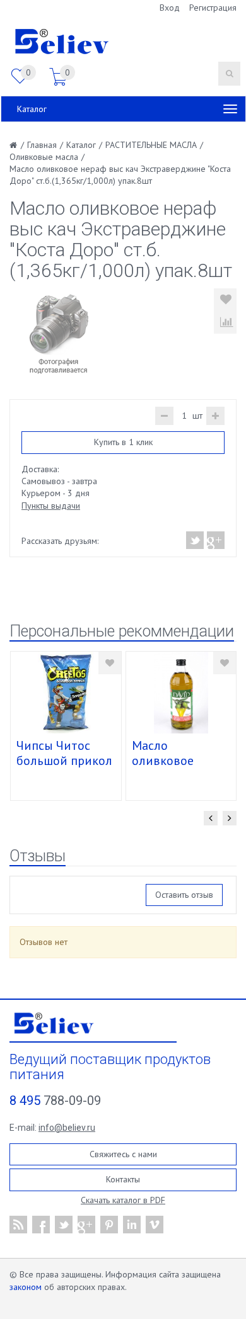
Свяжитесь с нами (123, 1154)
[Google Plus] (215, 540)
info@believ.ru (66, 1128)
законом (25, 1287)
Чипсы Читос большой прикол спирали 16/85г (64, 760)
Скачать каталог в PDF (123, 1200)
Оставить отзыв (184, 894)
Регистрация (213, 7)
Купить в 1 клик (123, 442)
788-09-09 (55, 1100)
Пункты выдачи (50, 505)
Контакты (123, 1179)
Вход (170, 7)
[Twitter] (195, 540)
